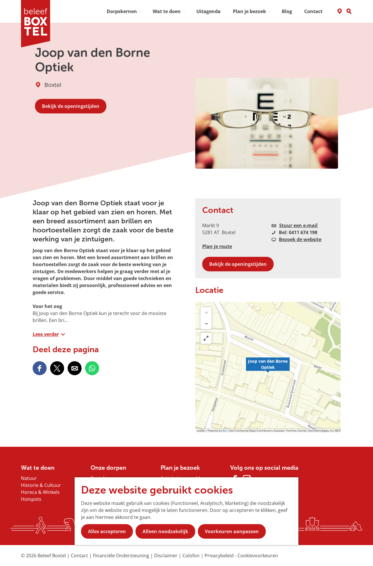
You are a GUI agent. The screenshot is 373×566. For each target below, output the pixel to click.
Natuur (29, 478)
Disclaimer (166, 555)
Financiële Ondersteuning (121, 555)
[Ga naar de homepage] (37, 23)
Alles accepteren (107, 531)
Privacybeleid (220, 555)
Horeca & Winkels (40, 492)
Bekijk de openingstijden (70, 106)
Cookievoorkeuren (257, 555)
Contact (80, 555)
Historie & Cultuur (41, 485)
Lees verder (46, 334)
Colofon (191, 555)
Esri (225, 430)
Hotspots (31, 499)
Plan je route (217, 246)
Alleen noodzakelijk (165, 531)
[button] (267, 367)
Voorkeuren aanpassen (232, 531)
